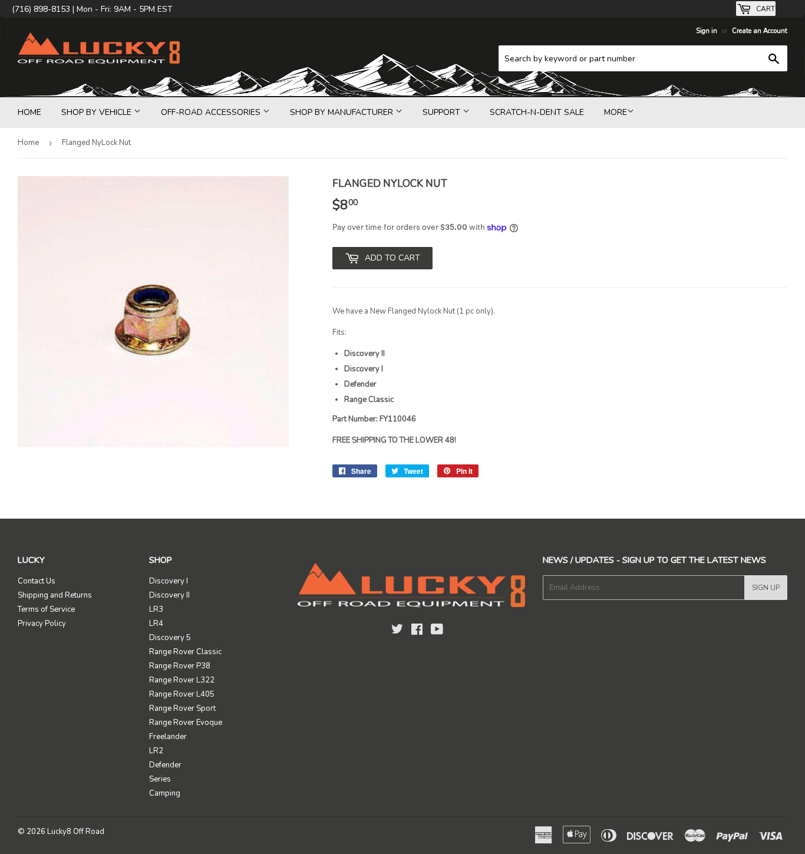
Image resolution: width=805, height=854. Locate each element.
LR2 (156, 751)
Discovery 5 (170, 637)
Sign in (706, 31)
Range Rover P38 (179, 666)
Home (29, 112)
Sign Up (766, 587)
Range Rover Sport (182, 708)
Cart (764, 9)
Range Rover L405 (182, 694)
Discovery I (168, 581)
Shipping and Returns (55, 595)
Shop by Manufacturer (342, 112)
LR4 (156, 623)
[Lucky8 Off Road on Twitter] (397, 631)
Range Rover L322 (182, 680)
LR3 (156, 609)
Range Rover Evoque (185, 722)
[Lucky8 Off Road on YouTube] (437, 631)
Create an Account (759, 31)
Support (443, 112)
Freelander (168, 736)
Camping (164, 793)
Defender (165, 765)
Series (160, 779)
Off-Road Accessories (212, 112)
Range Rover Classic (185, 652)
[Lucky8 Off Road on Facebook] (417, 631)
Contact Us (36, 581)
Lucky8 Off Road (75, 831)
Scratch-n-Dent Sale (537, 112)
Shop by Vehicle (97, 112)
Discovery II (169, 595)
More (615, 112)
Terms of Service (46, 609)
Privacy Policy (42, 623)
